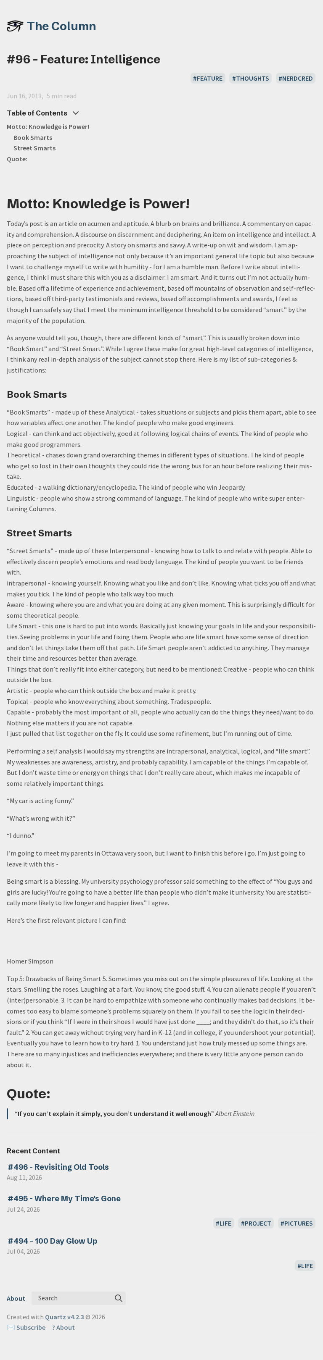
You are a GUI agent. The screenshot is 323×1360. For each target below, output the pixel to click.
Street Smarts (34, 148)
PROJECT (258, 1223)
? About (63, 1327)
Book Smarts (32, 137)
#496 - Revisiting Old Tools (58, 1167)
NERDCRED (297, 78)
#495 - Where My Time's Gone (64, 1198)
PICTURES (298, 1223)
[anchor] (197, 203)
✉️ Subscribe (26, 1327)
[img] (118, 1298)
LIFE (225, 1223)
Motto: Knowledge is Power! (48, 126)
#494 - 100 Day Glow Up (52, 1241)
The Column (61, 26)
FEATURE (209, 78)
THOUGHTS (252, 78)
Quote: (17, 159)
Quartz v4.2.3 (64, 1317)
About (16, 1298)
